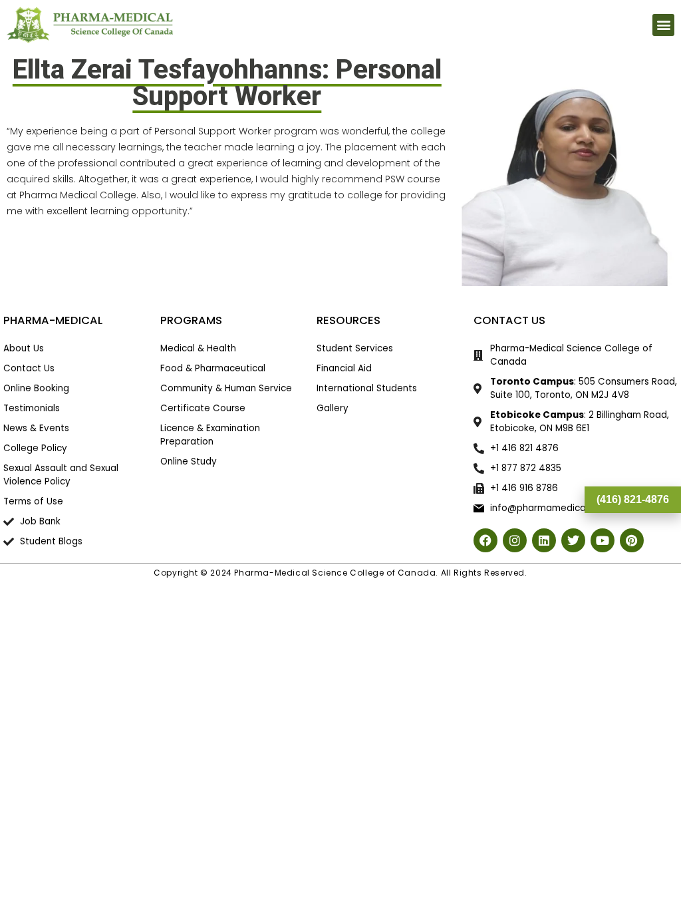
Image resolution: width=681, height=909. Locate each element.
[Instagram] (515, 540)
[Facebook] (485, 540)
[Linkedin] (544, 540)
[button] (663, 25)
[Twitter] (573, 540)
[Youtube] (602, 540)
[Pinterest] (632, 540)
